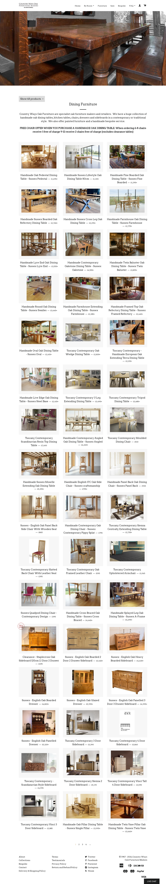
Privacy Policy (59, 864)
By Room (88, 6)
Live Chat (151, 881)
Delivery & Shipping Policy (32, 871)
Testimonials (58, 860)
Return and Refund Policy (64, 867)
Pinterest (92, 864)
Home (77, 6)
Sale (112, 6)
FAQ (131, 6)
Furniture (102, 6)
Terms (55, 857)
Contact (23, 867)
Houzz (91, 871)
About (22, 857)
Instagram (93, 867)
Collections (24, 860)
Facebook (92, 860)
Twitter (91, 857)
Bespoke (122, 6)
